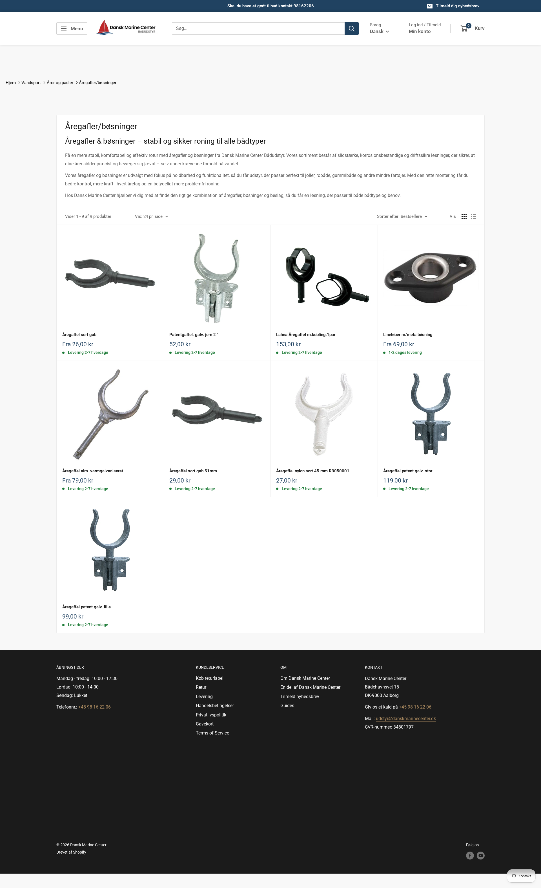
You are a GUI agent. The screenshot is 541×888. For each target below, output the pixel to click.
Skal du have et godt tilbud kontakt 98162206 (270, 5)
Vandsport (31, 82)
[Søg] (352, 28)
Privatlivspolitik (211, 715)
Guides (287, 705)
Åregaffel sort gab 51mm (193, 470)
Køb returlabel (209, 678)
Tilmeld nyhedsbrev (299, 696)
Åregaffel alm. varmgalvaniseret (92, 470)
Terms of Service (212, 733)
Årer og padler (60, 82)
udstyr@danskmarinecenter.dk (406, 718)
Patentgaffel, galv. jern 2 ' (193, 334)
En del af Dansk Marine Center (310, 687)
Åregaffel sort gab (79, 334)
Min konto (420, 31)
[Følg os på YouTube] (481, 856)
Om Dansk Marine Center (305, 678)
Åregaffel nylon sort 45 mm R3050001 (312, 470)
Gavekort (205, 724)
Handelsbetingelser (215, 705)
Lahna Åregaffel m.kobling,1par (305, 334)
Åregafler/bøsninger (97, 82)
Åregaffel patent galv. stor (407, 470)
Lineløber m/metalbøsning (408, 334)
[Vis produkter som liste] (473, 216)
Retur (201, 687)
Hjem (11, 82)
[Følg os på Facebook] (470, 856)
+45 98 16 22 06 (94, 707)
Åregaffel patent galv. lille (86, 606)
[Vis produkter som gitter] (464, 216)
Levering (204, 696)
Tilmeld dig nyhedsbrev (458, 5)
